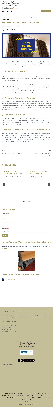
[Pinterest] (7, 30)
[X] (15, 30)
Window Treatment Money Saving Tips (12, 152)
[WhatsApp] (10, 30)
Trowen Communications (30, 404)
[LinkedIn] (5, 30)
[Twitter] (22, 360)
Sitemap (26, 401)
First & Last (4, 219)
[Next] (49, 184)
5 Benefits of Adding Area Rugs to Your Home (41, 153)
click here (4, 248)
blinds (8, 395)
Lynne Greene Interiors (8, 25)
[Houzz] (33, 360)
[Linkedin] (30, 360)
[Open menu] (50, 3)
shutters (17, 395)
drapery (22, 395)
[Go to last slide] (4, 184)
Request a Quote (46, 11)
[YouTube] (27, 360)
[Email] (12, 30)
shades (12, 395)
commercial (43, 393)
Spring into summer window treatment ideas (13, 172)
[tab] (23, 201)
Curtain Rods (5, 145)
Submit (5, 235)
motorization (28, 395)
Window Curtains (6, 19)
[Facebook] (3, 30)
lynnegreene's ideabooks (10, 279)
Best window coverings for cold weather (39, 172)
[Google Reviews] (24, 360)
